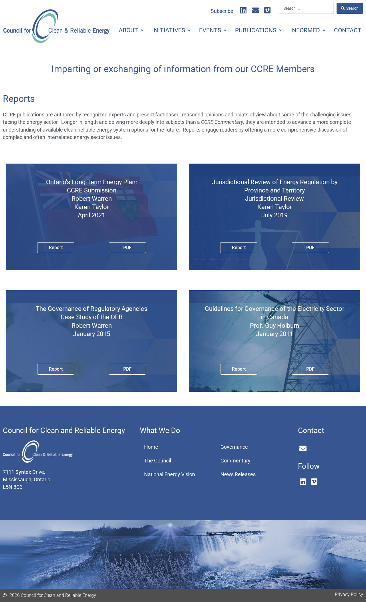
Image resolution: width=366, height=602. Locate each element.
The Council (157, 461)
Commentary (235, 461)
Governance (234, 447)
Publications (255, 30)
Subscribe (222, 11)
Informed (305, 30)
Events (210, 30)
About (128, 30)
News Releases (238, 474)
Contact (347, 30)
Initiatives (168, 30)
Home (151, 447)
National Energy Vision (169, 474)
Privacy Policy (349, 594)
